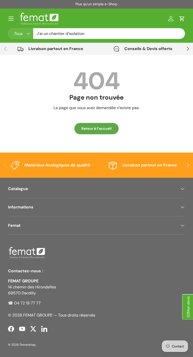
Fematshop (28, 345)
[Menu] (11, 18)
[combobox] (96, 33)
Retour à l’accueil (96, 128)
